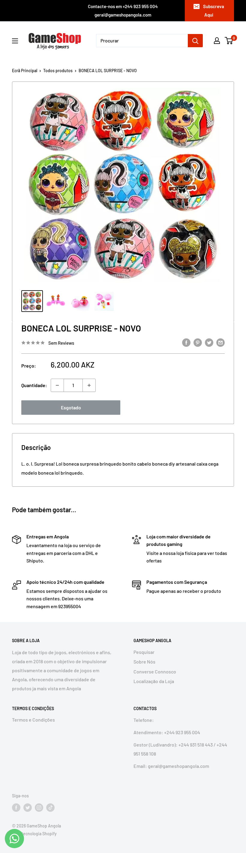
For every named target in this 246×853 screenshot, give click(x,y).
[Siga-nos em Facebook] (16, 807)
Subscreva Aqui (213, 10)
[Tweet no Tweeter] (209, 342)
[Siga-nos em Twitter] (27, 807)
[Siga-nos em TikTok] (50, 807)
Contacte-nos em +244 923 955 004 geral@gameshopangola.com (123, 10)
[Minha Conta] (217, 40)
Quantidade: (34, 385)
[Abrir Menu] (15, 40)
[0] (229, 40)
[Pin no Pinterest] (198, 342)
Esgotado (71, 407)
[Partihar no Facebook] (186, 342)
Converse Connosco (155, 671)
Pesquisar (144, 652)
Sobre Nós (144, 661)
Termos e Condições (33, 719)
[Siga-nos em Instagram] (39, 807)
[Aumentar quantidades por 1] (89, 385)
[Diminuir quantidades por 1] (57, 385)
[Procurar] (195, 40)
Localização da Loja (154, 681)
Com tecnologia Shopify (34, 833)
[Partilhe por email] (220, 342)
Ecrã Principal (24, 70)
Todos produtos (58, 70)
